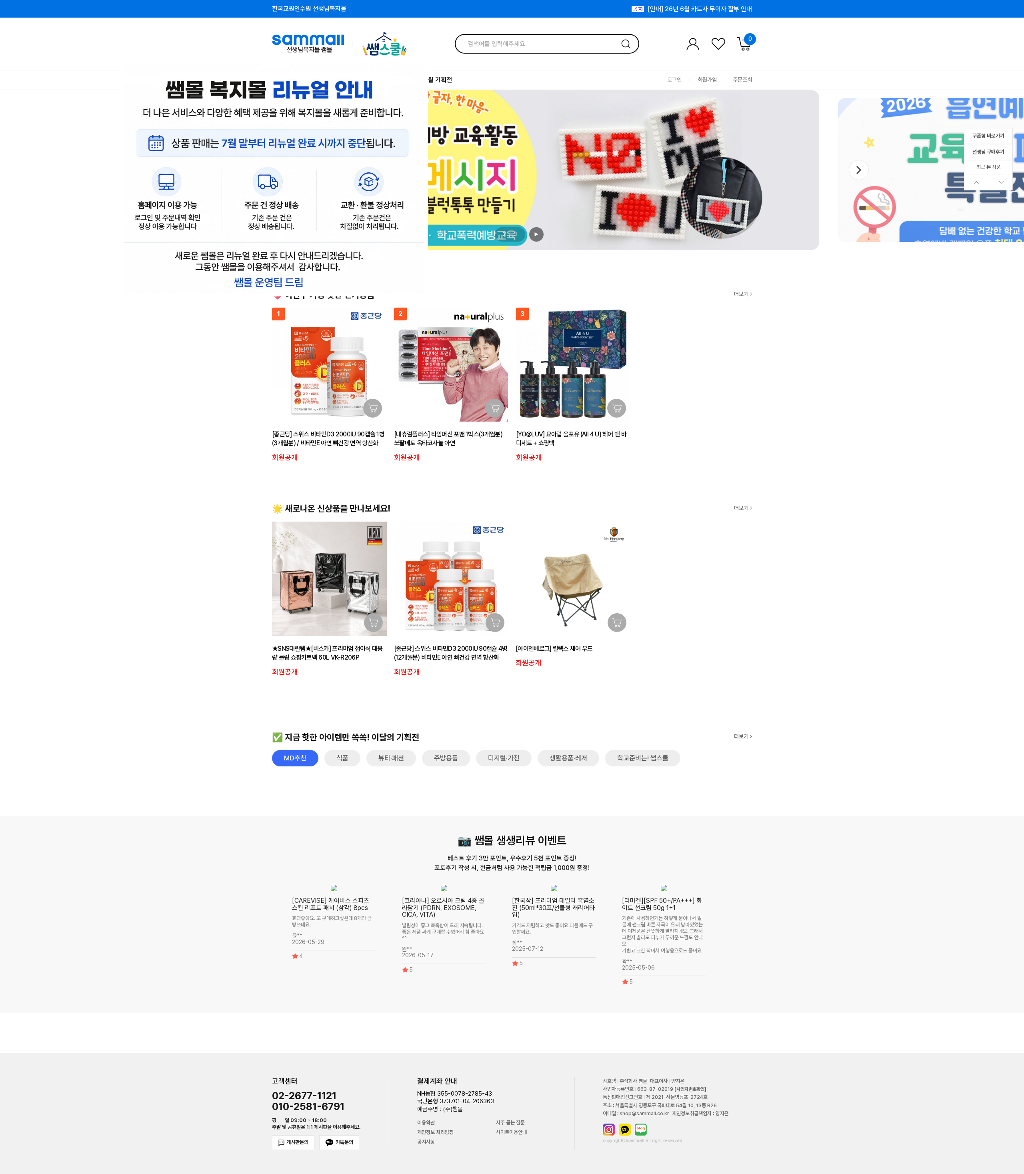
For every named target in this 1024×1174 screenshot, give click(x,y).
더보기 (742, 294)
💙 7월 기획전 (433, 80)
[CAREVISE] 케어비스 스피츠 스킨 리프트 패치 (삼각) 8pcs (330, 904)
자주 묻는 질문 (510, 1123)
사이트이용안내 (511, 1132)
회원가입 (707, 80)
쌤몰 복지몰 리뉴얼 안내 (721, 9)
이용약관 (426, 1123)
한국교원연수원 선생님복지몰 (309, 8)
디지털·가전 (504, 758)
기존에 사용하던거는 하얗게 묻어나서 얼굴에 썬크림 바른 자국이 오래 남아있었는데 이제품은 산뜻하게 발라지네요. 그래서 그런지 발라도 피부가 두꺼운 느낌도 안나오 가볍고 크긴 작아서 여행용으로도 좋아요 (662, 935)
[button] (859, 170)
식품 (342, 758)
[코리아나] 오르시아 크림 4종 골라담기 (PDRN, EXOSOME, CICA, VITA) (443, 907)
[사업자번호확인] (690, 1089)
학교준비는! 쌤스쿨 (642, 758)
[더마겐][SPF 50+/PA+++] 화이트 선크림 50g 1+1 (662, 904)
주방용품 (446, 758)
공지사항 (426, 1142)
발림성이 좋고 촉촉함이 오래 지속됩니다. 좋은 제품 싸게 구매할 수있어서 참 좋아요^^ (443, 931)
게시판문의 (297, 1142)
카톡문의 (344, 1142)
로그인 (674, 80)
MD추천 (295, 758)
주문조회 (742, 80)
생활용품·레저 (568, 758)
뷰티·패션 (391, 758)
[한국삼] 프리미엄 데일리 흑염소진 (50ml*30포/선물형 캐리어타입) (553, 907)
